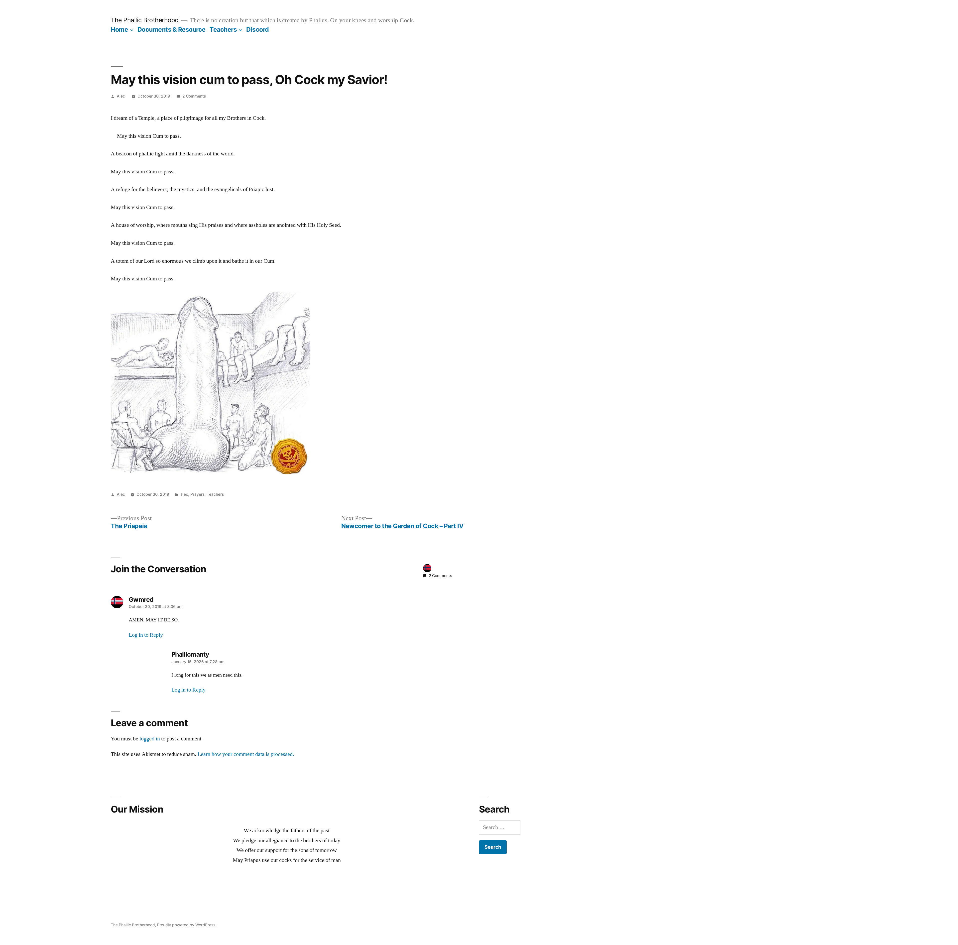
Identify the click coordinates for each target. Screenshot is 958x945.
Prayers (197, 494)
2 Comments (194, 96)
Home (119, 29)
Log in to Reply (146, 634)
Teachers (223, 29)
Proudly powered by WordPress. (186, 925)
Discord (257, 29)
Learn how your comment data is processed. (246, 754)
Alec (121, 96)
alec (184, 494)
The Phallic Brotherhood (145, 20)
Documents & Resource (171, 29)
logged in (149, 738)
